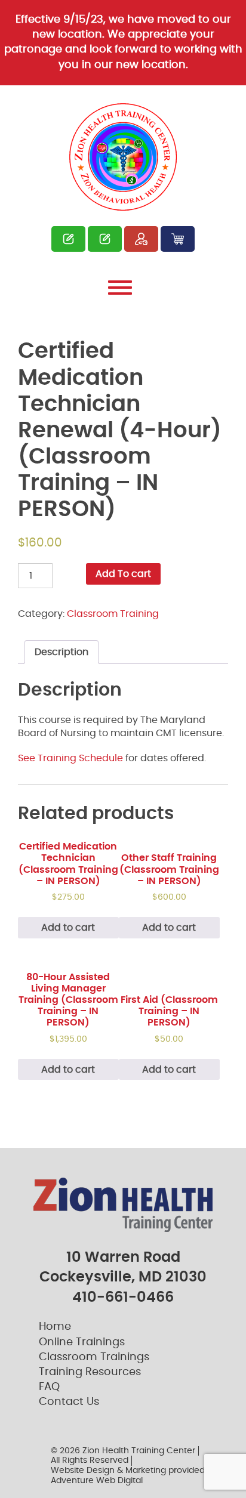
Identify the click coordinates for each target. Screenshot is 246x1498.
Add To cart (123, 574)
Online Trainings (82, 1342)
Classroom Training (113, 614)
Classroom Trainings (94, 1357)
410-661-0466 (123, 1297)
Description (61, 652)
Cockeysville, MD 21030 (123, 1277)
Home (55, 1326)
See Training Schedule (70, 758)
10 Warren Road (123, 1257)
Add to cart (68, 927)
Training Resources (90, 1372)
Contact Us (69, 1402)
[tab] (61, 652)
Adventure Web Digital (97, 1481)
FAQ (49, 1387)
